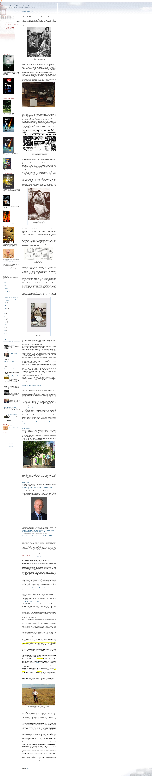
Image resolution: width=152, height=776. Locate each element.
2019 (5, 318)
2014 (5, 325)
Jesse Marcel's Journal (11, 345)
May (6, 303)
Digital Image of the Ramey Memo (13, 390)
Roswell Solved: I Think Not (29, 11)
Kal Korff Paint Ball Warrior (12, 414)
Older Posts (54, 763)
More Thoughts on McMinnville (9, 385)
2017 (5, 321)
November (7, 288)
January (6, 309)
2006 (5, 338)
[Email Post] (39, 760)
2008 (5, 335)
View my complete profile (13, 427)
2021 (5, 315)
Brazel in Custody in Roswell (13, 353)
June (6, 302)
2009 (5, 333)
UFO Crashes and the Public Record (10, 407)
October (6, 290)
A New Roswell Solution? (12, 399)
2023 (5, 311)
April (6, 305)
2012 (5, 328)
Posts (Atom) (28, 768)
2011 (5, 330)
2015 (5, 324)
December (6, 286)
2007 (5, 336)
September (7, 291)
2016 (5, 322)
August (6, 293)
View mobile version (38, 765)
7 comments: (35, 760)
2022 (5, 313)
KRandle (11, 425)
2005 (5, 339)
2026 (5, 282)
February (6, 308)
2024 (5, 285)
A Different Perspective (19, 5)
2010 (5, 332)
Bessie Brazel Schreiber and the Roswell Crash (13, 376)
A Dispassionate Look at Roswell (9, 361)
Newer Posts (24, 763)
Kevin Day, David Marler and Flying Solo (32, 385)
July (6, 294)
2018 (5, 319)
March (6, 306)
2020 (5, 316)
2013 (5, 327)
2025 (5, 284)
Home (39, 763)
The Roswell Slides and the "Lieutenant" (10, 368)
